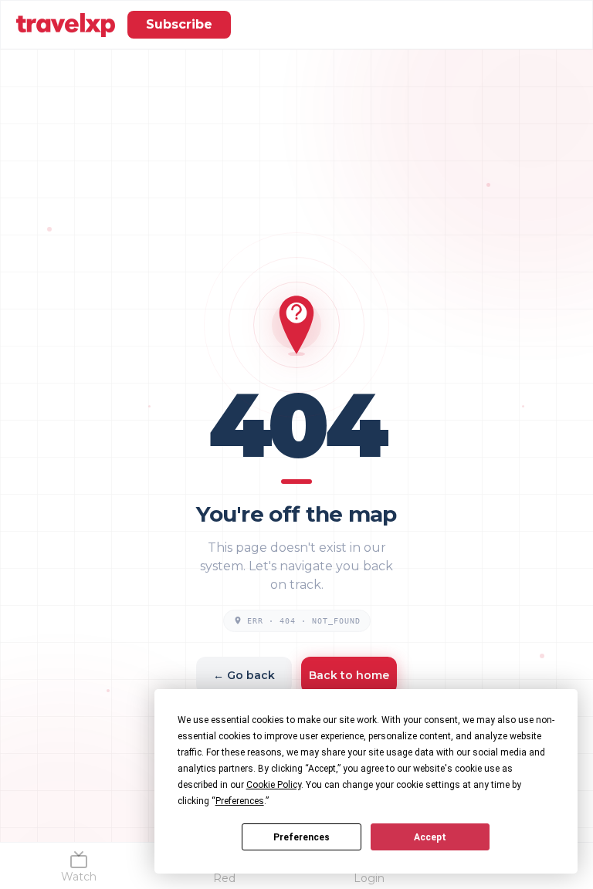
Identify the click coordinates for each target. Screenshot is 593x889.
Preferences (301, 837)
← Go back (244, 675)
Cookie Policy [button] (273, 784)
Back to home (349, 675)
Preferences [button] (239, 801)
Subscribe (179, 24)
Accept (430, 837)
